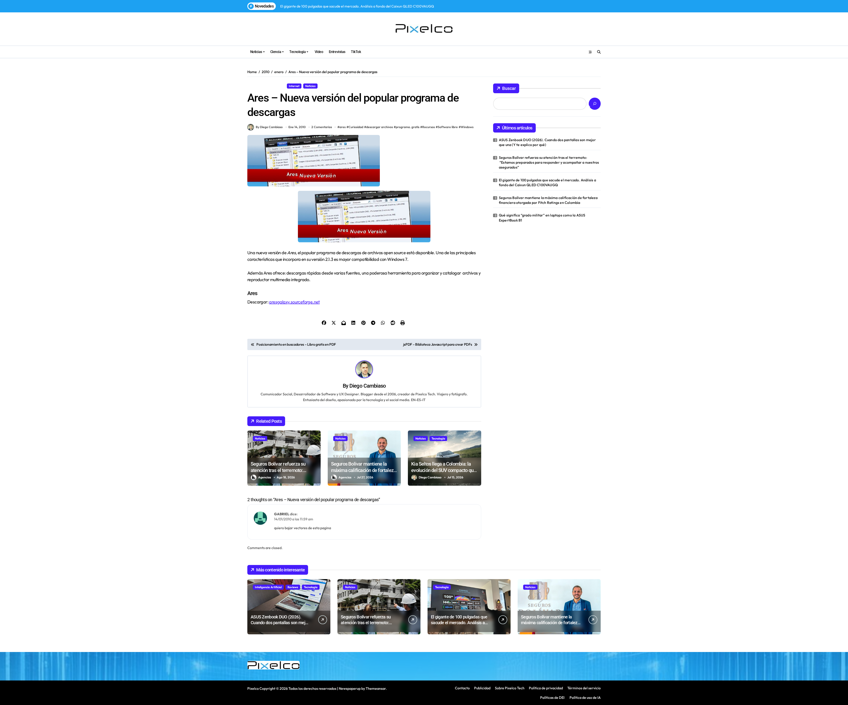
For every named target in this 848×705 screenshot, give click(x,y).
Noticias (256, 52)
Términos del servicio (584, 688)
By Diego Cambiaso (269, 127)
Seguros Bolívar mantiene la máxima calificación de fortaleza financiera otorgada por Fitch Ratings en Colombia (548, 200)
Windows (467, 127)
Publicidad (482, 688)
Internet (294, 86)
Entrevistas (337, 52)
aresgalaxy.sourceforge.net (294, 302)
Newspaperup (350, 688)
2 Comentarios (321, 127)
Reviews (293, 587)
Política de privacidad (546, 688)
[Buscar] (595, 104)
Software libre (448, 127)
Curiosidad (355, 127)
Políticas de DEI (552, 697)
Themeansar (376, 688)
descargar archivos (379, 127)
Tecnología (297, 52)
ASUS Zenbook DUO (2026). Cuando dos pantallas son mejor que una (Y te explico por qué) (547, 142)
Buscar (509, 88)
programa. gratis (407, 127)
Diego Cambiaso (367, 386)
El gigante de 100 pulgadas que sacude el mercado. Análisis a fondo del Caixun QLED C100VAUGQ (547, 182)
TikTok (356, 52)
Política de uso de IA (585, 697)
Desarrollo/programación (266, 86)
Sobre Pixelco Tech (509, 688)
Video (318, 52)
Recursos (327, 86)
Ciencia (275, 52)
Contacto (462, 688)
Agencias (264, 477)
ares (342, 127)
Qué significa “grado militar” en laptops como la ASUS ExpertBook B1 (542, 217)
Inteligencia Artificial (268, 587)
